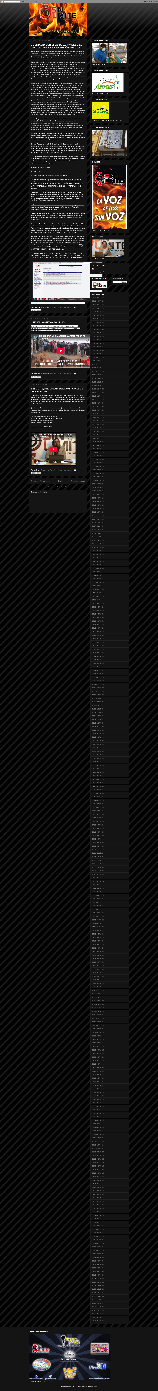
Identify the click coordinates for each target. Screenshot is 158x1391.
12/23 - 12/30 (96, 870)
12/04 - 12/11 (96, 716)
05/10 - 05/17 (96, 1212)
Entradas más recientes (40, 481)
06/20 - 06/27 (96, 477)
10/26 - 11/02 (96, 1148)
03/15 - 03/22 (96, 1183)
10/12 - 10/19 (96, 1141)
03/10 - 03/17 (96, 909)
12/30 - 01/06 (96, 874)
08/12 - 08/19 (96, 828)
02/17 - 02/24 (96, 899)
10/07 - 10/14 (96, 846)
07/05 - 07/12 (96, 318)
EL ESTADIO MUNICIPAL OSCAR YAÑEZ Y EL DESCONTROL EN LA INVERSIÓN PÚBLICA (56, 46)
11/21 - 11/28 (96, 533)
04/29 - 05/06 (96, 786)
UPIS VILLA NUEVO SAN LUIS (48, 322)
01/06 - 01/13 (96, 878)
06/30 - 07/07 (96, 962)
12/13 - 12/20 (96, 396)
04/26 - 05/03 (96, 1205)
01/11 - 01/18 (96, 1152)
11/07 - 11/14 (96, 526)
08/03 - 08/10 (96, 1113)
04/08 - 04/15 (96, 776)
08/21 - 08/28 (96, 663)
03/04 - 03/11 (96, 762)
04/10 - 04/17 (96, 596)
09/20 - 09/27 (96, 357)
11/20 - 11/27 (96, 709)
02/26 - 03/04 (96, 758)
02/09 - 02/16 (96, 1043)
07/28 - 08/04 (96, 976)
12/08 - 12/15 (96, 1015)
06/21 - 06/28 (96, 312)
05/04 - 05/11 (96, 1081)
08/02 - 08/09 (96, 333)
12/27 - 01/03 (96, 1314)
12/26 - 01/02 (96, 547)
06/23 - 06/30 (96, 958)
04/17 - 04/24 (96, 600)
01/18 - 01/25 (96, 1155)
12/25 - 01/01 (96, 726)
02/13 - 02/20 (96, 568)
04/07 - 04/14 (96, 923)
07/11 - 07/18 (96, 487)
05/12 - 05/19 (96, 937)
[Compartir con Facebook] (38, 310)
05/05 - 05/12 (96, 934)
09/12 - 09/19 (96, 505)
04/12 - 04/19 (96, 1198)
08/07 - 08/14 (96, 656)
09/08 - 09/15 (96, 987)
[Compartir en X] (36, 310)
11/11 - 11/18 (96, 853)
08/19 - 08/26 (96, 832)
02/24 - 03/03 (96, 902)
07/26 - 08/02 (96, 329)
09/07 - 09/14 (96, 1127)
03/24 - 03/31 (96, 916)
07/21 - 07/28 (96, 973)
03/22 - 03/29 (96, 1187)
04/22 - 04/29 (96, 783)
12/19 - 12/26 (96, 544)
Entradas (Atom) (62, 487)
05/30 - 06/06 (96, 466)
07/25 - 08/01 (96, 494)
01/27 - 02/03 (96, 888)
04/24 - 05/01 (96, 603)
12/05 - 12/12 (96, 540)
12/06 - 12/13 (96, 392)
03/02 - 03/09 (96, 1053)
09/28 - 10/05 (96, 1138)
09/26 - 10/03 (96, 512)
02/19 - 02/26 (96, 754)
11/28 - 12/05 (96, 537)
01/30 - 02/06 (96, 565)
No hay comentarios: (65, 307)
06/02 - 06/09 (96, 948)
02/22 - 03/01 (96, 1173)
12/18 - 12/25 (96, 723)
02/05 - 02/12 (96, 748)
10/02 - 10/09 (96, 684)
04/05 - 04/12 (96, 1194)
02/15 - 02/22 (96, 1169)
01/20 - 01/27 (96, 885)
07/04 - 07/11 (96, 484)
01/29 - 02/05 (96, 744)
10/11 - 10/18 (96, 368)
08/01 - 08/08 (96, 498)
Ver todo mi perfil (98, 272)
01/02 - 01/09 (96, 551)
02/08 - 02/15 (96, 1166)
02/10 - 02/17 (96, 895)
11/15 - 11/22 (96, 382)
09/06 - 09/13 (96, 350)
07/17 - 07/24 (96, 645)
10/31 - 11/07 (96, 522)
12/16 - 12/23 (96, 867)
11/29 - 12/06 (96, 389)
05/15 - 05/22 (96, 614)
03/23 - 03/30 (96, 1064)
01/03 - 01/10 (96, 403)
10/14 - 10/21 (96, 849)
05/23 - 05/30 (96, 463)
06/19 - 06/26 (96, 631)
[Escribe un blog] (34, 310)
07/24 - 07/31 (96, 649)
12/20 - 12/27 (96, 399)
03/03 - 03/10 (96, 906)
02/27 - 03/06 (96, 575)
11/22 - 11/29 (96, 385)
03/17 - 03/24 (96, 913)
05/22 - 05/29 (96, 617)
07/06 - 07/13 (96, 1103)
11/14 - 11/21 (96, 529)
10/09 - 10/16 (96, 688)
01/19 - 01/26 (96, 1032)
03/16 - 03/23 (96, 1060)
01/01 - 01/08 (96, 730)
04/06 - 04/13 (96, 1071)
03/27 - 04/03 (96, 589)
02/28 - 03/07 (96, 431)
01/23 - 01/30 (96, 561)
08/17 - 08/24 (96, 1120)
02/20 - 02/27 (96, 572)
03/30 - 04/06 (96, 1067)
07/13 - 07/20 (96, 1106)
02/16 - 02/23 (96, 1046)
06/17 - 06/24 (96, 811)
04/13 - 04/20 (96, 1074)
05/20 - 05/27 (96, 797)
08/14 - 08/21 (96, 660)
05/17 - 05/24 (96, 1215)
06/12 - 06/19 (96, 628)
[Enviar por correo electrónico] (32, 310)
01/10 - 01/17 (96, 406)
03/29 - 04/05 (96, 1190)
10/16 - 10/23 (96, 691)
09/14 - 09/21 (96, 1131)
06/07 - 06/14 (96, 304)
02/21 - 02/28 (96, 428)
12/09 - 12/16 (96, 864)
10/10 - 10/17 (96, 515)
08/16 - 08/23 (96, 340)
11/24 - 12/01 (96, 1008)
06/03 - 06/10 (96, 804)
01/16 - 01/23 (96, 558)
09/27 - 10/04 (96, 361)
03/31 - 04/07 (96, 920)
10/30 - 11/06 (96, 698)
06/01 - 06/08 (96, 1092)
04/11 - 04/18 (96, 442)
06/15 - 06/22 (96, 1096)
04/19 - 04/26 (96, 1201)
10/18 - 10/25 (96, 371)
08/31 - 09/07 (96, 1124)
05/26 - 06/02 (96, 944)
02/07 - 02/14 (96, 420)
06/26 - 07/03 (96, 635)
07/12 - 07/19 (96, 322)
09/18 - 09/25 (96, 677)
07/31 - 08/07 (96, 653)
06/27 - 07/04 (96, 480)
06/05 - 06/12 (96, 624)
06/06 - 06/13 (96, 470)
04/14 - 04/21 (96, 927)
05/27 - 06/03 (96, 800)
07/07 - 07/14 (96, 965)
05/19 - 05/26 (96, 941)
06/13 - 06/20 (96, 473)
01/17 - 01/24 (96, 410)
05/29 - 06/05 (96, 621)
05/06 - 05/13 (96, 790)
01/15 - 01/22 (96, 737)
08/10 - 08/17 (96, 1117)
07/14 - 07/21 (96, 969)
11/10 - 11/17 (96, 1001)
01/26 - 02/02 (96, 1036)
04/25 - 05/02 (96, 449)
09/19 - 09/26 (96, 508)
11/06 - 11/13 (96, 702)
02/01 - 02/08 (96, 1162)
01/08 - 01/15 (96, 733)
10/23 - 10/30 (96, 695)
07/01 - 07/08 (96, 818)
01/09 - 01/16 (96, 554)
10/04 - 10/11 (96, 364)
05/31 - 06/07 (96, 301)
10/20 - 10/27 (96, 990)
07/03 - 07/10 (96, 638)
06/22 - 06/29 (96, 1099)
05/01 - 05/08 (96, 607)
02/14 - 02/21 (96, 424)
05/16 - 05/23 (96, 459)
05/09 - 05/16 (96, 456)
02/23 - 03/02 (96, 1050)
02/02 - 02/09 (96, 1039)
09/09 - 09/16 (96, 842)
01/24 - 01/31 (96, 413)
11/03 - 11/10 (96, 997)
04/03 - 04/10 (96, 593)
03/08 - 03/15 (96, 1180)
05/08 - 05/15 (96, 610)
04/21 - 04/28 (96, 930)
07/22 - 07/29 (96, 825)
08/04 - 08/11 (96, 980)
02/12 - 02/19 (96, 751)
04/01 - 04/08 (96, 772)
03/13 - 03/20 (96, 582)
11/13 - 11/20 (96, 705)
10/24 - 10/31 (96, 519)
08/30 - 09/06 (96, 347)
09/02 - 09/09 (96, 839)
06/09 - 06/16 (96, 951)
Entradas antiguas (78, 481)
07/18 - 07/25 (96, 491)
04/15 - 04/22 (96, 779)
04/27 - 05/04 (96, 1078)
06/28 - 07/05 (96, 315)
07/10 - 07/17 (96, 642)
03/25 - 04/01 (96, 769)
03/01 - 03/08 (96, 1176)
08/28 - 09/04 (96, 667)
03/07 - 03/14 (96, 435)
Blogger (94, 1386)
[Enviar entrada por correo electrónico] (75, 307)
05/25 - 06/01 (96, 1089)
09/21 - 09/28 (96, 1134)
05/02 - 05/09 (96, 452)
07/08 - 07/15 (96, 821)
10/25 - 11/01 (96, 375)
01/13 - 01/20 (96, 881)
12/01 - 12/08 (96, 1011)
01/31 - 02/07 (96, 417)
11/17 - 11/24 (96, 1004)
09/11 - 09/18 (96, 674)
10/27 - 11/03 (96, 994)
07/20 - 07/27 (96, 1110)
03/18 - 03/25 (96, 765)
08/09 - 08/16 (96, 336)
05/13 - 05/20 (96, 793)
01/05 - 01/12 (96, 1025)
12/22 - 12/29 (96, 1022)
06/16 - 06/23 (96, 955)
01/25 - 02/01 (96, 1159)
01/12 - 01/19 (96, 1029)
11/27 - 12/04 (96, 712)
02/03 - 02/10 (96, 892)
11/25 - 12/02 (96, 860)
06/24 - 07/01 (96, 814)
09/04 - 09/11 (96, 670)
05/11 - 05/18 (96, 1085)
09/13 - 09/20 (96, 354)
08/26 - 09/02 (96, 835)
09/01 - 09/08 (96, 983)
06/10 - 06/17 (96, 807)
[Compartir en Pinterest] (40, 310)
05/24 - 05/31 (96, 297)
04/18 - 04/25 (96, 445)
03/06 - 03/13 (96, 579)
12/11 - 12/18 (96, 719)
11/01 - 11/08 (96, 378)
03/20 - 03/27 (96, 586)
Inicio (60, 481)
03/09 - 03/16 (96, 1057)
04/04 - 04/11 (96, 438)
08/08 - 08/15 (96, 501)
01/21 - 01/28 (96, 1321)
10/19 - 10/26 (96, 1145)
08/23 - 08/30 (96, 343)
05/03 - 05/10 (96, 1208)
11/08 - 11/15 (96, 1289)
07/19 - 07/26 (96, 326)
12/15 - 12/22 (96, 1018)
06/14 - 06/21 (96, 308)
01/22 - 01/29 (96, 740)
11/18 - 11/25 (96, 856)
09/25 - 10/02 (96, 681)
